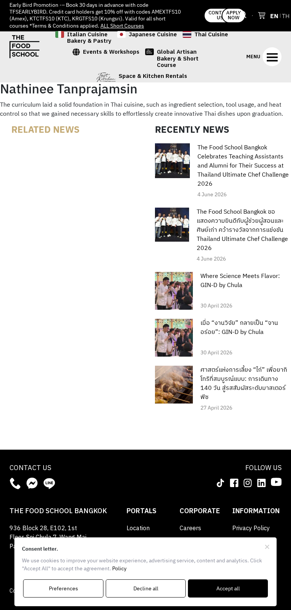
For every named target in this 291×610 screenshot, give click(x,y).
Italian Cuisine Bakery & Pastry (89, 38)
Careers (190, 528)
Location (138, 528)
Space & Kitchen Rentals (153, 77)
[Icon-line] (49, 483)
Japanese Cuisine (153, 35)
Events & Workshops (111, 53)
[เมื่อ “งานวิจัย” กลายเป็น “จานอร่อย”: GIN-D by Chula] (174, 337)
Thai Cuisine (211, 35)
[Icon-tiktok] (220, 482)
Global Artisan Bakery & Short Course (178, 58)
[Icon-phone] (15, 483)
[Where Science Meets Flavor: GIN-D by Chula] (174, 291)
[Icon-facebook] (234, 482)
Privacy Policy (251, 528)
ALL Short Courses (122, 26)
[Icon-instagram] (248, 482)
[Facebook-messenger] (32, 483)
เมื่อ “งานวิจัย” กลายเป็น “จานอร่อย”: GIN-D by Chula (239, 328)
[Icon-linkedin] (261, 482)
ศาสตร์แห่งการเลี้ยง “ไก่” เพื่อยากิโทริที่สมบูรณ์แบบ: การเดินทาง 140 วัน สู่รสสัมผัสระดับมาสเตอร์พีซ (243, 384)
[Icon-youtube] (276, 482)
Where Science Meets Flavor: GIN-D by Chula (240, 281)
